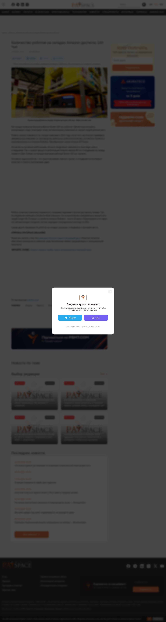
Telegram (72, 318)
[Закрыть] (110, 291)
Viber (98, 318)
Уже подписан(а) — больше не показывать (83, 326)
